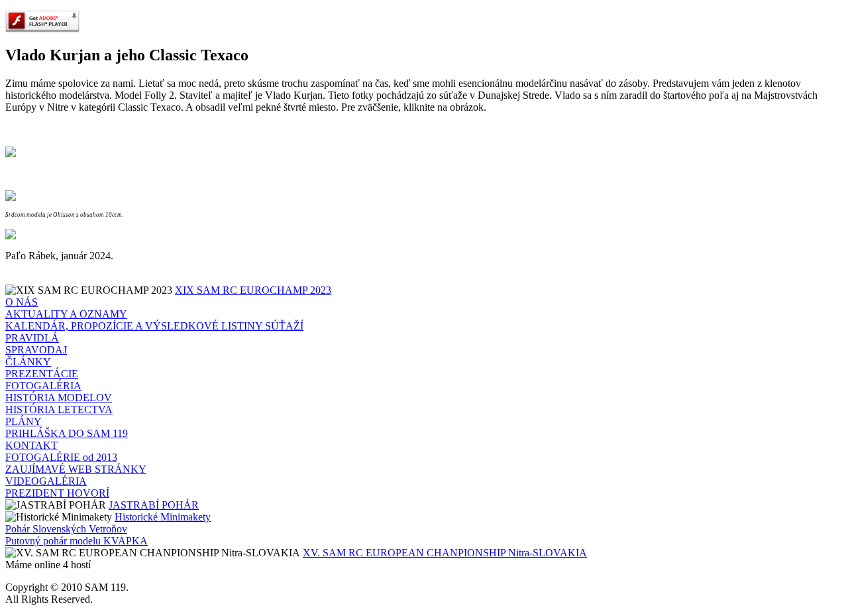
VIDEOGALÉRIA (46, 481)
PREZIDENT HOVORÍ (57, 493)
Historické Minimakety (163, 517)
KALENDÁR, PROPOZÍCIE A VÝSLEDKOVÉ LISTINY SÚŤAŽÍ (154, 326)
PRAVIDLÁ (32, 337)
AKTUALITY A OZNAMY (66, 314)
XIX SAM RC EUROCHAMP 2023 (253, 290)
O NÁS (21, 302)
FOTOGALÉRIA (43, 385)
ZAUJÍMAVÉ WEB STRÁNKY (75, 469)
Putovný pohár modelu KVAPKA (76, 540)
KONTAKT (31, 445)
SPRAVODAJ (36, 349)
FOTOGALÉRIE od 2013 (61, 457)
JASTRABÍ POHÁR (154, 505)
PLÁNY (23, 421)
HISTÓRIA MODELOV (58, 397)
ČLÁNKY (28, 361)
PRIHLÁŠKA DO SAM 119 (66, 433)
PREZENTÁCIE (41, 373)
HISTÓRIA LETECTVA (59, 409)
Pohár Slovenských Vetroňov (66, 528)
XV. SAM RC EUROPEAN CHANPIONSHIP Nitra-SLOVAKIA (445, 552)
